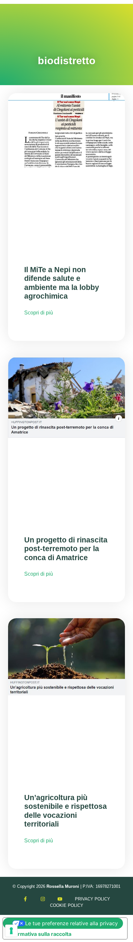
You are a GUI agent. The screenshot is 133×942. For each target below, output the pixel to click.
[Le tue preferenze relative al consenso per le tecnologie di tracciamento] (11, 931)
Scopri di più (38, 312)
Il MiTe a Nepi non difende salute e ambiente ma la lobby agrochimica (61, 283)
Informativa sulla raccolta (39, 934)
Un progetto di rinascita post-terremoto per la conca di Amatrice (65, 549)
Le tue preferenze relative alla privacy (71, 923)
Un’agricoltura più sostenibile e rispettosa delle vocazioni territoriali (65, 810)
